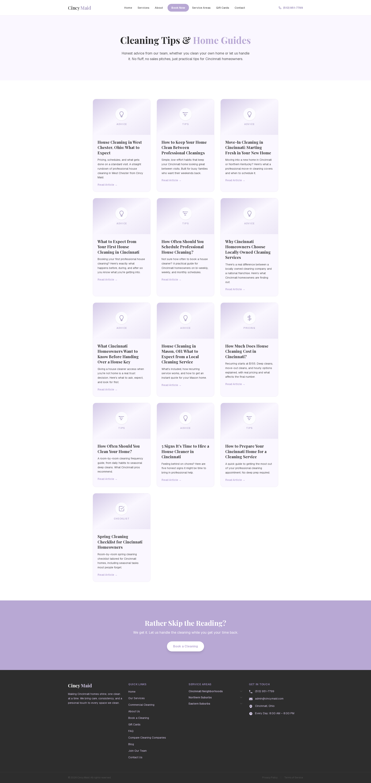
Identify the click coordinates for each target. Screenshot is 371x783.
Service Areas (201, 7)
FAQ (131, 731)
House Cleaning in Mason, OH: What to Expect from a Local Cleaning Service (180, 354)
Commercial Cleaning (141, 704)
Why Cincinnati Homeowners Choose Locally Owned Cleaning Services (248, 249)
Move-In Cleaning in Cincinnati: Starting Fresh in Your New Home (248, 147)
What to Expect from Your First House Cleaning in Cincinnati (118, 247)
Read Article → (107, 184)
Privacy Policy (269, 777)
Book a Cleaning (185, 646)
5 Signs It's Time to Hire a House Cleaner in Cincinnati (185, 451)
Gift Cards (222, 7)
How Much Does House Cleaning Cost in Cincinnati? (246, 351)
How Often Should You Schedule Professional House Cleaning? (183, 247)
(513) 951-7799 (293, 7)
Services (143, 7)
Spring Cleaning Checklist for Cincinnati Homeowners (120, 542)
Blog (131, 744)
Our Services (136, 698)
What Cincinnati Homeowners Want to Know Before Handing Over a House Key (118, 354)
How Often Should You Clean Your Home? (119, 448)
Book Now (178, 7)
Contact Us (135, 757)
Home (128, 7)
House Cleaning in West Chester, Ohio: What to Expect (120, 147)
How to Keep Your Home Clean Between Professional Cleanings (184, 147)
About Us (134, 711)
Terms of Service (293, 777)
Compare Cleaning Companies (147, 737)
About (159, 7)
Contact (240, 7)
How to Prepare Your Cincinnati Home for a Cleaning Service (245, 451)
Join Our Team (137, 750)
